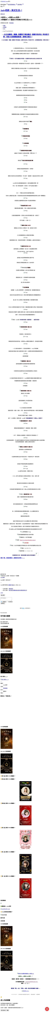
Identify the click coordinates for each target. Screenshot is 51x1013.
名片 (4, 28)
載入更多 (3, 595)
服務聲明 (38, 994)
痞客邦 (10, 585)
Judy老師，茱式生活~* (11, 10)
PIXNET (15, 994)
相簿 (4, 25)
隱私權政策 (33, 994)
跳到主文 (3, 14)
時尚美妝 (11, 23)
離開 (7, 1010)
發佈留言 (3, 603)
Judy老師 (3, 577)
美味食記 (11, 588)
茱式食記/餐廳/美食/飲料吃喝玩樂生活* (18, 590)
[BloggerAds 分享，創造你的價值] (25, 783)
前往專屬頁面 (25, 791)
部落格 (4, 27)
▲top (2, 592)
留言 (13, 585)
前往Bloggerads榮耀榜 (25, 888)
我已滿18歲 (3, 1010)
